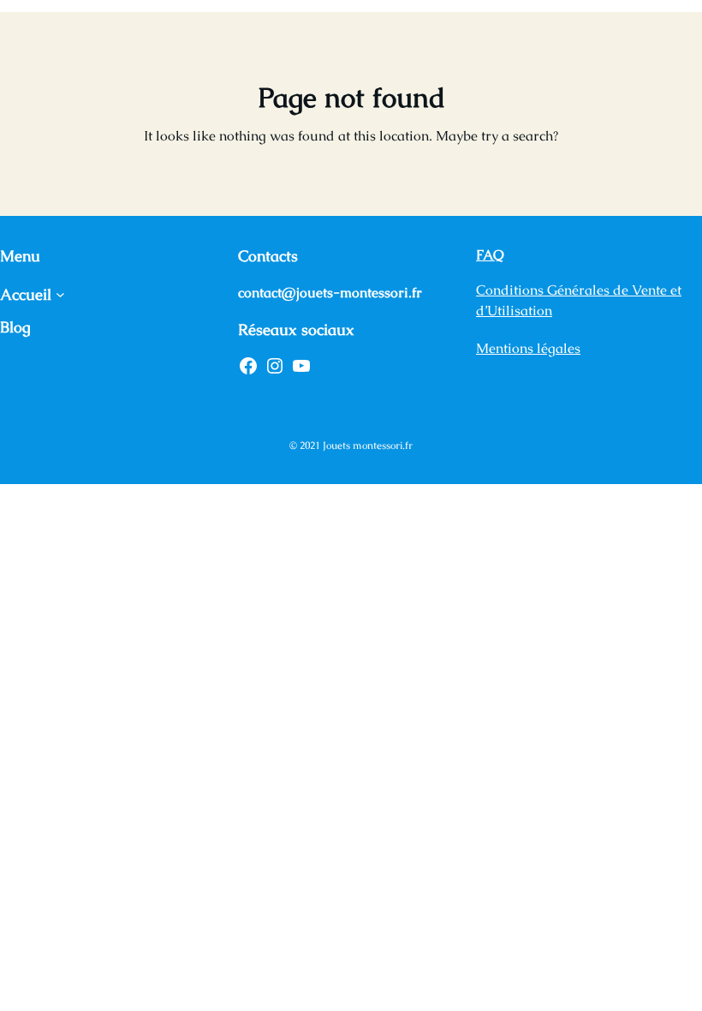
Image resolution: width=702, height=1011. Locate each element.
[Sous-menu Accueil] (60, 294)
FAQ (490, 255)
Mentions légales (528, 348)
